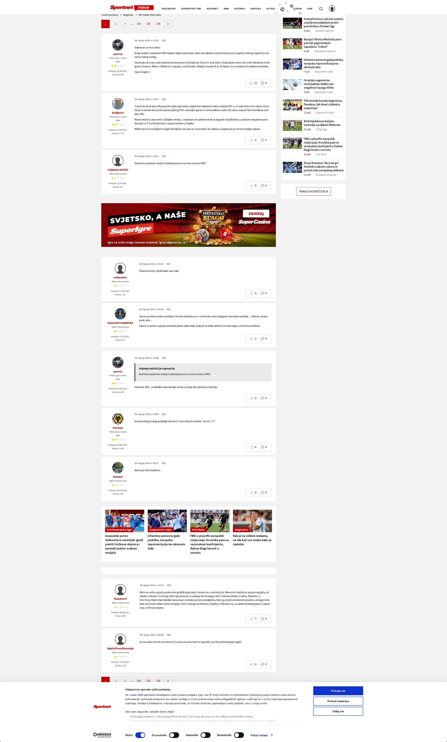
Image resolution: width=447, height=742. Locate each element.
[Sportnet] (132, 8)
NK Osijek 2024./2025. (150, 15)
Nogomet (128, 15)
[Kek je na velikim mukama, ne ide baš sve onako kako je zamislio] (252, 521)
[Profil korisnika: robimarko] (120, 268)
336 (158, 24)
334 (139, 24)
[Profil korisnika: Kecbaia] (117, 418)
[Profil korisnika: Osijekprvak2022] (117, 160)
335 (148, 24)
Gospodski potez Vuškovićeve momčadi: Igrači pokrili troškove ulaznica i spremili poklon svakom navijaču (124, 544)
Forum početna (109, 15)
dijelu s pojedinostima (142, 725)
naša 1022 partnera (143, 694)
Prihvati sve (338, 690)
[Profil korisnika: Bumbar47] (120, 589)
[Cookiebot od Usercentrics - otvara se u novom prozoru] (102, 735)
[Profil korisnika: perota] (117, 45)
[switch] (174, 735)
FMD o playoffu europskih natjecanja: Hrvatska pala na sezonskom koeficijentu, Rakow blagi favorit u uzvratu (209, 544)
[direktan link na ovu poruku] (164, 40)
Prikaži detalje (259, 735)
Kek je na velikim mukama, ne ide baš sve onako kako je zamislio (252, 540)
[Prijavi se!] (332, 8)
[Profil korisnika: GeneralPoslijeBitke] (120, 313)
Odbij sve (338, 711)
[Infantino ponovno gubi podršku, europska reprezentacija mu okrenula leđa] (167, 521)
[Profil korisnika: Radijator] (117, 103)
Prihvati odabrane (338, 701)
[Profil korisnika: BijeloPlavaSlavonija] (120, 639)
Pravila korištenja (313, 191)
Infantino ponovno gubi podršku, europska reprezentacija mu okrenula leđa (166, 542)
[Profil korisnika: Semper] (117, 467)
